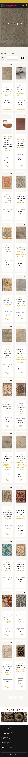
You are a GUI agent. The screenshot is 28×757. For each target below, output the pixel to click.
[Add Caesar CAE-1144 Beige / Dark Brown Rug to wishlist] (11, 327)
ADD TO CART (7, 108)
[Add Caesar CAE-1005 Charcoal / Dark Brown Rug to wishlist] (11, 488)
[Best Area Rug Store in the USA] (11, 6)
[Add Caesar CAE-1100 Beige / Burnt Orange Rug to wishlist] (11, 224)
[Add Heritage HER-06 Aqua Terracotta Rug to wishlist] (24, 327)
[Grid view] (22, 58)
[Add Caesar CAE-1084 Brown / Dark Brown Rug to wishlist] (11, 643)
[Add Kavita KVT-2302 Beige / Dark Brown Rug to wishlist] (24, 65)
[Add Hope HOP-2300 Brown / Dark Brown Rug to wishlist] (24, 276)
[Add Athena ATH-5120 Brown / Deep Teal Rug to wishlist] (11, 542)
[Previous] (1, 718)
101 (21, 697)
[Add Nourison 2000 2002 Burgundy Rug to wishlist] (24, 488)
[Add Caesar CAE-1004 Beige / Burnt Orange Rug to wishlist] (24, 381)
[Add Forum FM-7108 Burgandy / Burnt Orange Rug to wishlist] (11, 592)
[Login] (19, 6)
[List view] (25, 58)
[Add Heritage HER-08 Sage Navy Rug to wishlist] (11, 433)
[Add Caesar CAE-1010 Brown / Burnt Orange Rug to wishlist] (11, 381)
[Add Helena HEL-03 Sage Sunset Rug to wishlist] (11, 65)
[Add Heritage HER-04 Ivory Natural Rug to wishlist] (24, 433)
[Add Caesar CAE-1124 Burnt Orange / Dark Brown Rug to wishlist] (11, 174)
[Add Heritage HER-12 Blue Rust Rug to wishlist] (24, 224)
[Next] (26, 718)
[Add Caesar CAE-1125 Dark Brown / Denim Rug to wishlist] (24, 542)
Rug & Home (16, 754)
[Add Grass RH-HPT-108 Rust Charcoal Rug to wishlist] (24, 115)
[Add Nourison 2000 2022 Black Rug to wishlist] (24, 643)
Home (2, 53)
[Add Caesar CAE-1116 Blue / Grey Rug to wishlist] (11, 276)
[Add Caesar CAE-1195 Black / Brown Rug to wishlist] (24, 174)
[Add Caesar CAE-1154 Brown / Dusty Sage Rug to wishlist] (24, 592)
